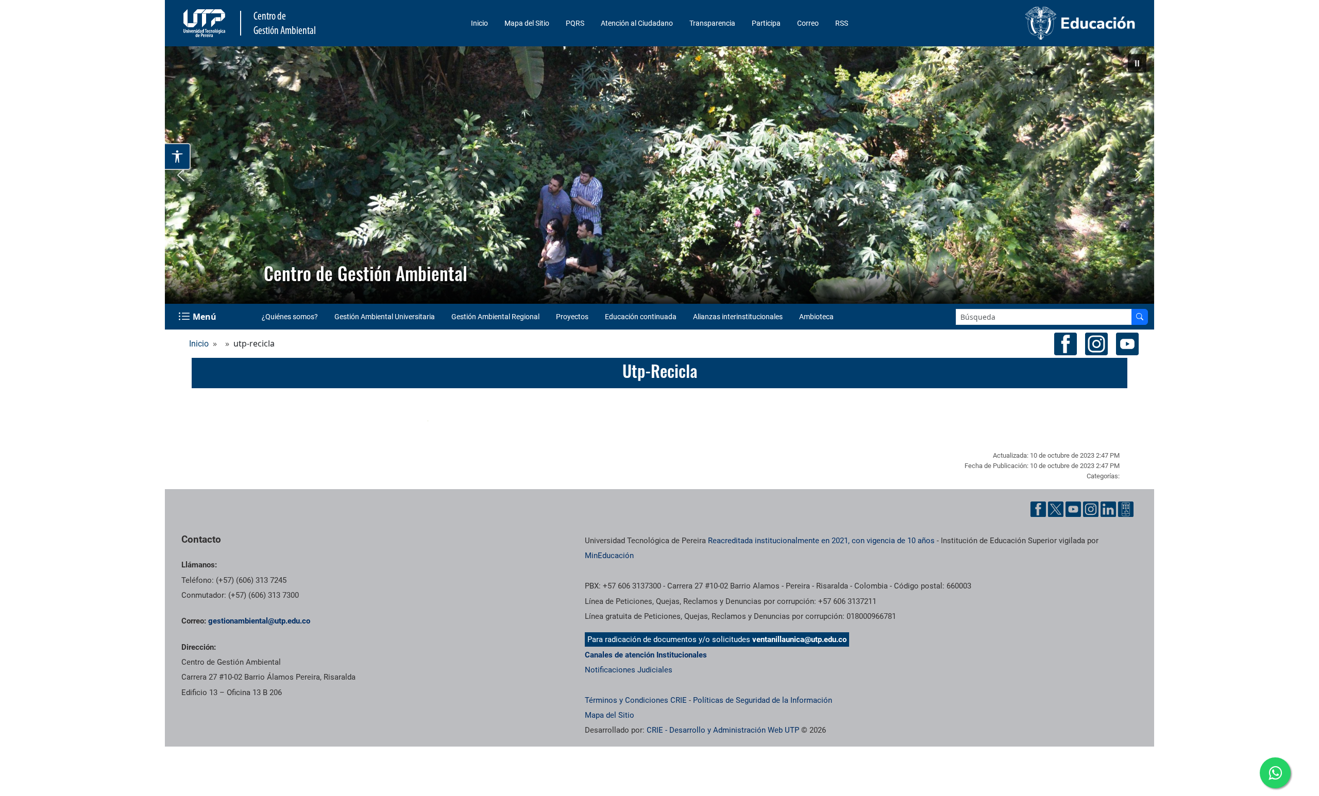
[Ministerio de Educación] (1026, 23)
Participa (766, 23)
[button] (1137, 63)
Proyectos (572, 317)
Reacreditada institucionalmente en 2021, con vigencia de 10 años (821, 540)
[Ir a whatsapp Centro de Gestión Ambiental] (1275, 772)
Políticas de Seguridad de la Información (762, 700)
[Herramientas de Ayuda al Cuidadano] (1126, 509)
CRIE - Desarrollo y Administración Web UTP (723, 730)
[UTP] (205, 23)
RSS (841, 23)
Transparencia (712, 23)
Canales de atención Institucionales (646, 655)
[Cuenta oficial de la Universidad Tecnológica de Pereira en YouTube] (1073, 509)
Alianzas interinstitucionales (738, 317)
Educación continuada (641, 317)
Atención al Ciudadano (637, 23)
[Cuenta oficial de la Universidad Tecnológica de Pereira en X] (1055, 509)
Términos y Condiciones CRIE (636, 700)
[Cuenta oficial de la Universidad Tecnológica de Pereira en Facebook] (1038, 509)
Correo (808, 23)
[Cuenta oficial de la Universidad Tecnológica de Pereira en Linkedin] (1108, 509)
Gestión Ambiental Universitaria (384, 317)
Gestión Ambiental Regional (495, 317)
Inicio (479, 23)
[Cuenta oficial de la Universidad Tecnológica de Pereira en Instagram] (1090, 509)
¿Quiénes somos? (290, 317)
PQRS (575, 23)
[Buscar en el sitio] (1139, 317)
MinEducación (609, 555)
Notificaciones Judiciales (628, 669)
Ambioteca (816, 317)
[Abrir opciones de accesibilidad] (178, 156)
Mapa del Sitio (526, 23)
